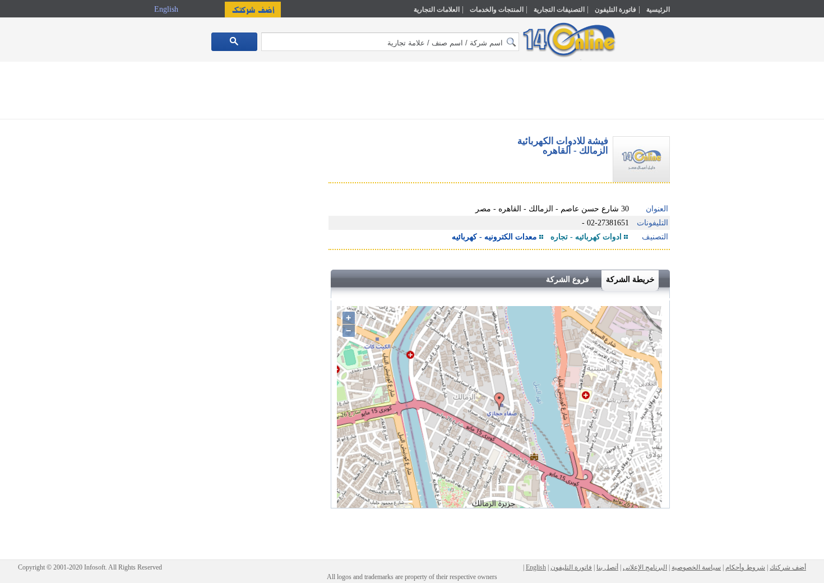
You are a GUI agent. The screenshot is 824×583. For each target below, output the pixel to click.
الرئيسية (658, 9)
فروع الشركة (567, 279)
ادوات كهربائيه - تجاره (586, 237)
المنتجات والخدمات (497, 9)
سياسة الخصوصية (696, 567)
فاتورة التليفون (615, 9)
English (167, 9)
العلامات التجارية (437, 9)
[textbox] (390, 42)
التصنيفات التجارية (559, 9)
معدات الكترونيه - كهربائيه (494, 237)
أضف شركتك (788, 567)
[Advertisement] (718, 239)
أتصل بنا (607, 567)
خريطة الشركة (630, 279)
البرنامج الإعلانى (645, 567)
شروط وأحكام (745, 567)
